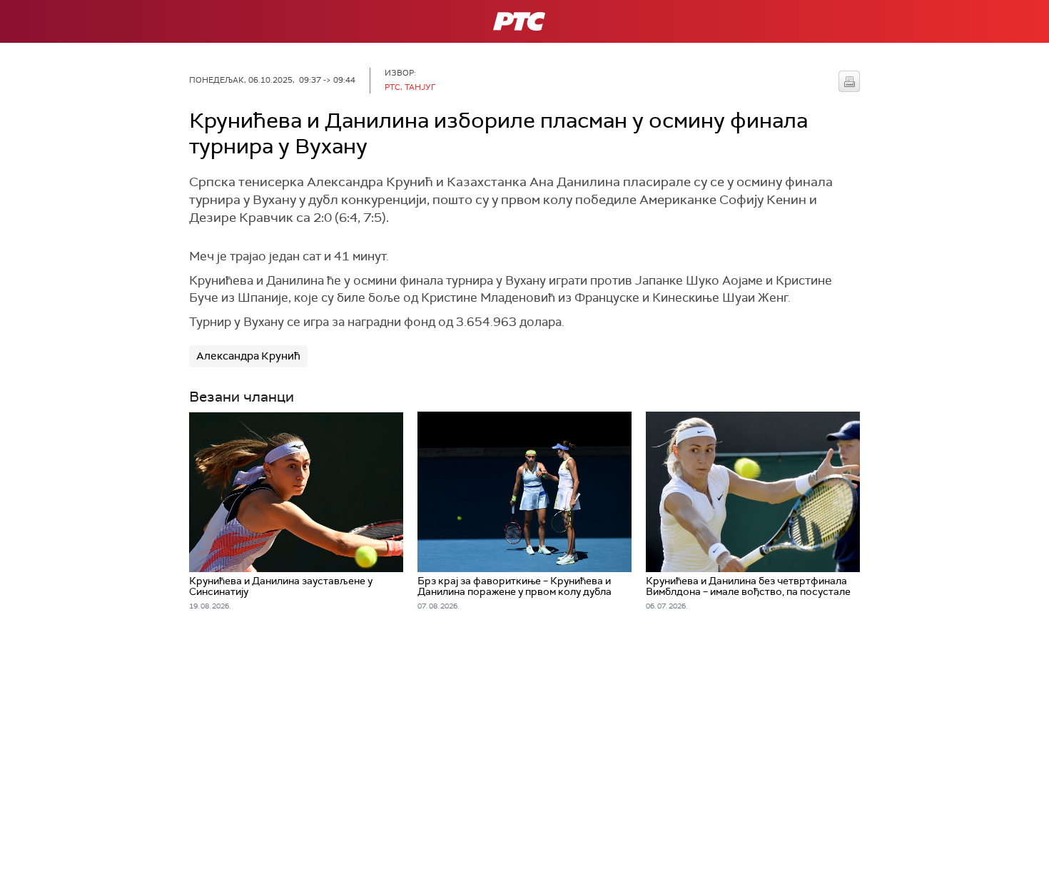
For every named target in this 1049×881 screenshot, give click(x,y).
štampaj (849, 81)
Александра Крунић (248, 356)
